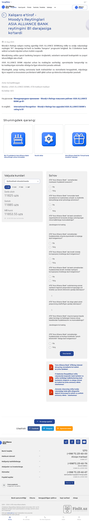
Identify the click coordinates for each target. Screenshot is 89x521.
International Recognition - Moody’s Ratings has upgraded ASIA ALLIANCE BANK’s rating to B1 (50, 107)
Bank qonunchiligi (18, 498)
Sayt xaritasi (65, 498)
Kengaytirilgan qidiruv (47, 498)
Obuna (32, 498)
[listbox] (22, 181)
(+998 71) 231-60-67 (77, 472)
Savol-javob (21, 7)
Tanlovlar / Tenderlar (39, 7)
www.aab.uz (10, 513)
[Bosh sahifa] (4, 15)
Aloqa (75, 498)
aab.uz (8, 7)
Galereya (49, 7)
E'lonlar (29, 7)
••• (55, 7)
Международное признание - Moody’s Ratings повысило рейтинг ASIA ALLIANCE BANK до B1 (50, 99)
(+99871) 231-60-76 (77, 463)
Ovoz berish (67, 353)
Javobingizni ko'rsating (57, 225)
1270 (85, 450)
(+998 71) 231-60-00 (77, 453)
